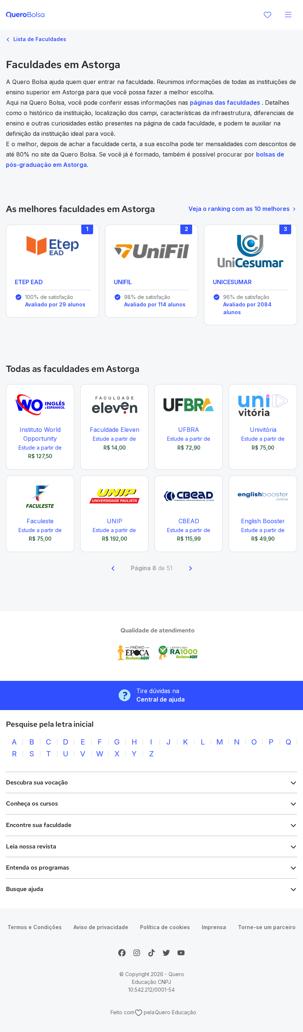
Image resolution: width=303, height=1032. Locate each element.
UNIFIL (123, 282)
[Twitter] (166, 953)
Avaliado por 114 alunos (154, 304)
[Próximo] (190, 568)
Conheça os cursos (32, 803)
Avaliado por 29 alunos (55, 304)
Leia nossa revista (31, 846)
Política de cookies (165, 927)
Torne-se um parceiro (267, 927)
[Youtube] (181, 953)
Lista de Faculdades (39, 39)
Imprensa (214, 927)
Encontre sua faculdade (38, 825)
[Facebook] (122, 953)
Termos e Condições (34, 927)
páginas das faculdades (226, 102)
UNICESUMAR (232, 282)
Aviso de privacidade (101, 927)
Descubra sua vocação (37, 782)
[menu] (288, 15)
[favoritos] (267, 15)
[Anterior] (113, 568)
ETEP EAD (29, 282)
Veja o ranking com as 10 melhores (239, 208)
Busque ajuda (24, 889)
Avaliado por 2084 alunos (247, 308)
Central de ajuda (160, 699)
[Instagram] (137, 953)
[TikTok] (151, 953)
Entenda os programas (37, 867)
